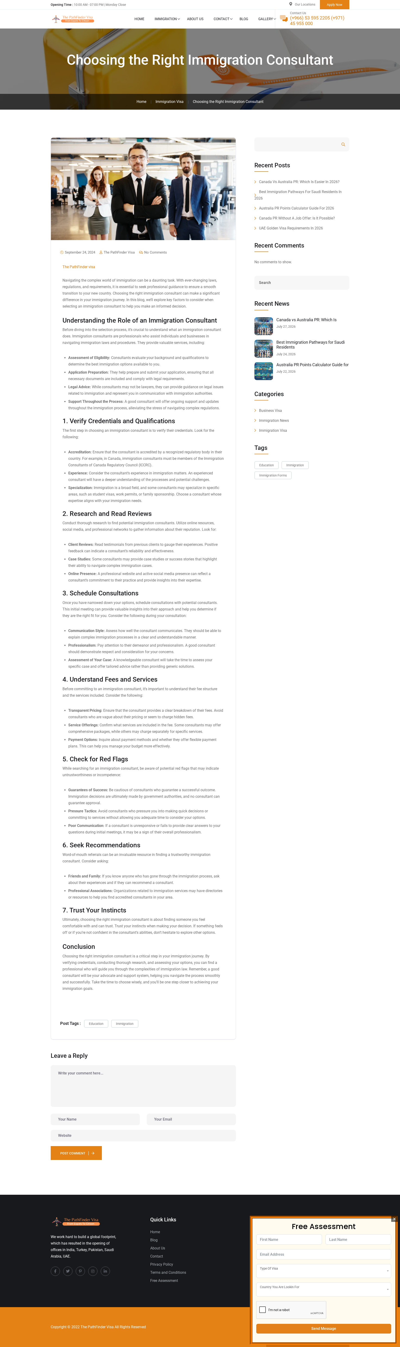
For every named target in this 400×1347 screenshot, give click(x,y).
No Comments (155, 252)
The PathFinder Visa (119, 252)
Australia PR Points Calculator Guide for (312, 364)
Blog (244, 19)
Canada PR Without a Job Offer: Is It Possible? (297, 218)
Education (96, 1024)
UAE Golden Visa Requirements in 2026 (291, 228)
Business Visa (270, 410)
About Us (195, 19)
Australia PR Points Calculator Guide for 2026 (296, 208)
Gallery (265, 19)
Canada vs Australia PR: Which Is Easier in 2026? (299, 182)
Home (139, 19)
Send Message (323, 1328)
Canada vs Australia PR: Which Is (306, 319)
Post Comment (72, 1153)
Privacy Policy (161, 1264)
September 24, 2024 (79, 252)
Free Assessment (164, 1280)
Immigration (166, 19)
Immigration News (274, 420)
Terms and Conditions (168, 1272)
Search (330, 144)
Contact (221, 19)
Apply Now (334, 4)
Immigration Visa (273, 430)
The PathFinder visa (78, 267)
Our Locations (305, 4)
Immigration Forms (273, 475)
